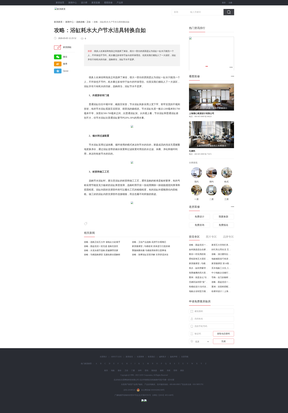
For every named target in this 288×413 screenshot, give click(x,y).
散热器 (154, 370)
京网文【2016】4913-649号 (163, 395)
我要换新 (223, 216)
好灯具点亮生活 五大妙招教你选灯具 (222, 249)
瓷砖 (119, 370)
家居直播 (96, 2)
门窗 (133, 370)
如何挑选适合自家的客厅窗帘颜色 (199, 249)
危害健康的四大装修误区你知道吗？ (199, 273)
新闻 (176, 12)
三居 (226, 199)
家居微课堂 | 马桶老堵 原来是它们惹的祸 (151, 246)
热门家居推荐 (86, 364)
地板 (113, 370)
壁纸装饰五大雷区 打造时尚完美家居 (199, 259)
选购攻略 (80, 22)
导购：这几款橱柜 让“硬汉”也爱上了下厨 (222, 277)
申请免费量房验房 (200, 301)
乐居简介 (103, 357)
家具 (106, 370)
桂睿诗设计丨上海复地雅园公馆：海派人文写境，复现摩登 (222, 291)
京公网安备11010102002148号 (153, 390)
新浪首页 (129, 357)
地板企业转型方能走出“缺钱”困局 (199, 291)
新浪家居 (58, 22)
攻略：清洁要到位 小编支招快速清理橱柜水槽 (222, 254)
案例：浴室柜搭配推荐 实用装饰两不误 (222, 287)
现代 (196, 182)
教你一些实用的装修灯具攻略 (199, 254)
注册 (230, 3)
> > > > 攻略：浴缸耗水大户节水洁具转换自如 (91, 22)
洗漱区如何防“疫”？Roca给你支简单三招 (199, 282)
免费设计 (199, 216)
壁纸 (146, 370)
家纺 (182, 370)
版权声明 (173, 357)
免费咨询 (199, 225)
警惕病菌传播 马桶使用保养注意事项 (149, 250)
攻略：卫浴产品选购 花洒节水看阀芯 (149, 242)
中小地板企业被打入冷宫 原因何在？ (222, 273)
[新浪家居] (67, 9)
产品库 (120, 2)
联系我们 (151, 357)
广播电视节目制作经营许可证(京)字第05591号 (133, 395)
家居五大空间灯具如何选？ (222, 245)
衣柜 (168, 370)
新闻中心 (72, 2)
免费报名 (223, 225)
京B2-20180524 (129, 390)
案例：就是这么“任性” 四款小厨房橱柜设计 (199, 277)
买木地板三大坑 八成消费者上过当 (222, 268)
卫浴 (88, 22)
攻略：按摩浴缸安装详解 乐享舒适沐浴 (150, 255)
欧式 (226, 182)
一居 (196, 199)
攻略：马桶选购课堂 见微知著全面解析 (102, 255)
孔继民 (192, 151)
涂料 (140, 370)
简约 (211, 182)
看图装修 (108, 2)
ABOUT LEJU (116, 357)
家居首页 (60, 2)
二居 (211, 199)
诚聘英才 (162, 357)
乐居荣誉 (140, 357)
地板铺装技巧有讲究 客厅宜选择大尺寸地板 (222, 259)
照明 (175, 370)
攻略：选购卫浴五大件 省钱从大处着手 (102, 242)
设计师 (84, 2)
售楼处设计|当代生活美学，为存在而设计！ (199, 287)
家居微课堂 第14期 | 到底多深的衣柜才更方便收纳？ (222, 263)
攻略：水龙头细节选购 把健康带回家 (101, 250)
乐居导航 (184, 357)
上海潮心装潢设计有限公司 (201, 113)
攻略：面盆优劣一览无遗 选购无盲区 (101, 246)
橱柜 (162, 370)
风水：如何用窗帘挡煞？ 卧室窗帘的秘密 (199, 268)
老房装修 (194, 206)
